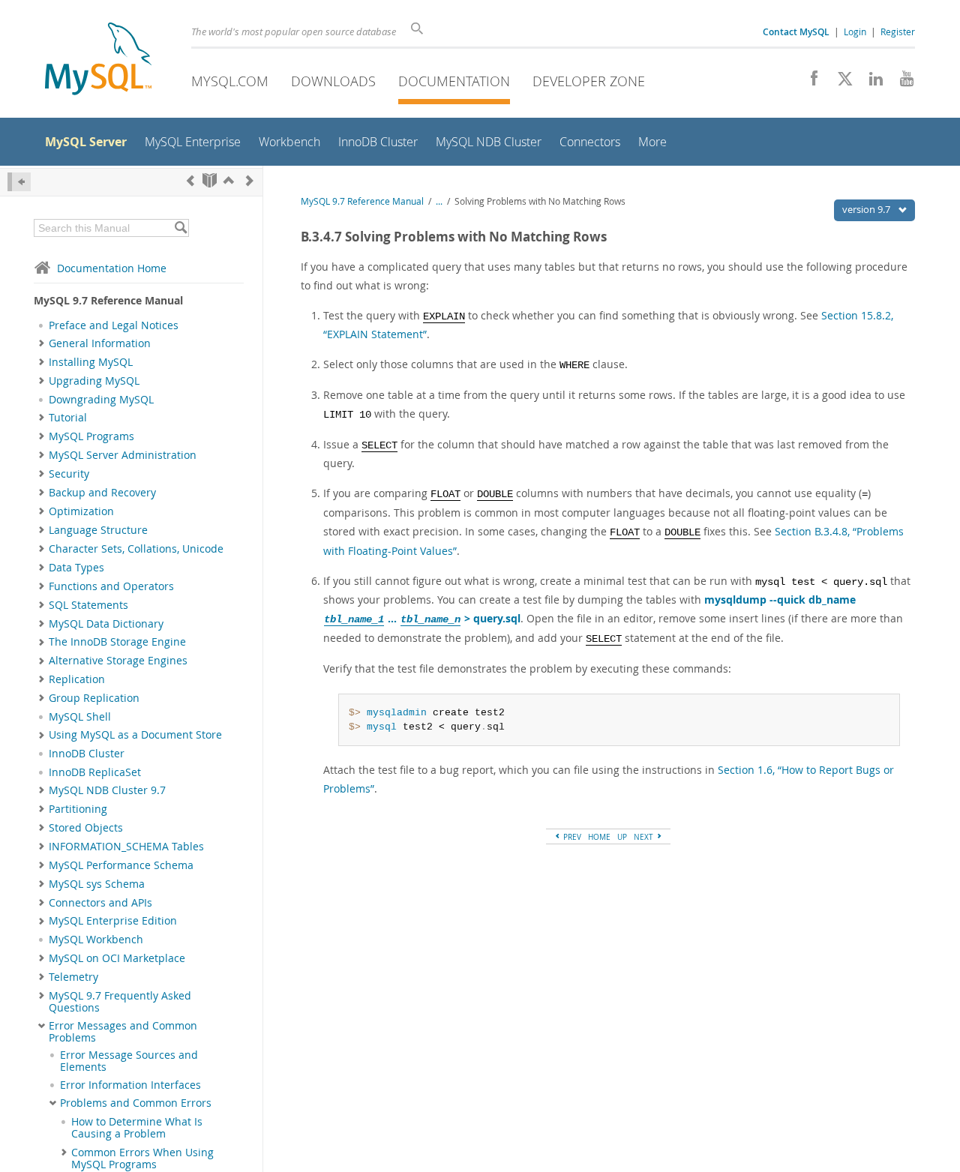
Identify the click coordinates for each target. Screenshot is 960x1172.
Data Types (76, 567)
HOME (599, 837)
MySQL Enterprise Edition (113, 921)
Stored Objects (86, 828)
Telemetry (73, 977)
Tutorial (68, 417)
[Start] (209, 180)
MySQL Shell (80, 717)
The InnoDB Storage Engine (117, 642)
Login (855, 31)
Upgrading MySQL (94, 381)
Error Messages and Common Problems (123, 1032)
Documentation (454, 81)
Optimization (81, 511)
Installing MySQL (91, 362)
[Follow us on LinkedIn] (870, 82)
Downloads (333, 81)
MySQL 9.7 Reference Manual (362, 201)
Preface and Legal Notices (113, 325)
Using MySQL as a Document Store (135, 735)
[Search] (180, 228)
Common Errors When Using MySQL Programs (142, 1158)
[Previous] (191, 180)
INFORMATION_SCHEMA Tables (126, 846)
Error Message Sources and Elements (129, 1061)
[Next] (250, 180)
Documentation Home (111, 268)
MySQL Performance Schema (121, 865)
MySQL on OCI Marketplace (117, 958)
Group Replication (94, 698)
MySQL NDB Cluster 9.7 (107, 790)
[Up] (229, 180)
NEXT (645, 837)
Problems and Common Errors (136, 1103)
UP (622, 837)
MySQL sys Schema (97, 884)
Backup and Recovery (102, 492)
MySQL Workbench (96, 939)
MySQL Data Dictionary (106, 624)
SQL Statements (88, 605)
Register (897, 31)
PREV (571, 837)
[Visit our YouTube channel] (901, 82)
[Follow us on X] (840, 82)
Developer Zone (588, 81)
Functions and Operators (111, 586)
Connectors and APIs (100, 903)
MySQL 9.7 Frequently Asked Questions (120, 1002)
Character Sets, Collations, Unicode (136, 549)
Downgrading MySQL (101, 399)
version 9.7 (867, 209)
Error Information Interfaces (130, 1085)
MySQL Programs (91, 436)
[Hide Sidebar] (19, 181)
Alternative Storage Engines (118, 660)
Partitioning (78, 809)
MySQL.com (229, 81)
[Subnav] (41, 343)
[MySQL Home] (98, 60)
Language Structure (98, 530)
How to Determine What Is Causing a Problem (136, 1128)
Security (69, 474)
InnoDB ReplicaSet (95, 772)
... (439, 201)
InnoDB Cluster (86, 753)
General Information (100, 343)
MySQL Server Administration (122, 455)
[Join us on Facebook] (809, 82)
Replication (77, 679)
